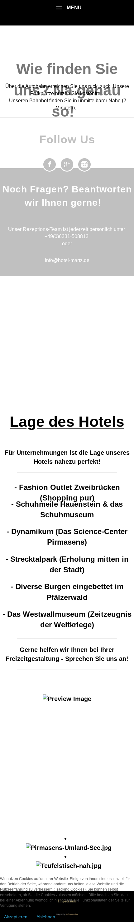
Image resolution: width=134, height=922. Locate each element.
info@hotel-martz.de (67, 260)
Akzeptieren (15, 916)
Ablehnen (45, 916)
